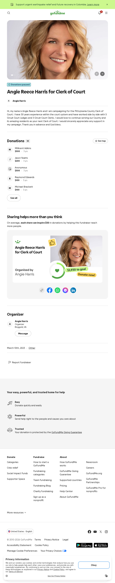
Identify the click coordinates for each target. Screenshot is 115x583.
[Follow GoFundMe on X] (101, 532)
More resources (15, 512)
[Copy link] (42, 290)
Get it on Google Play (84, 545)
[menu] (106, 13)
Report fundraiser (21, 362)
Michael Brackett (24, 186)
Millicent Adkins (23, 148)
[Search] (9, 13)
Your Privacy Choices (51, 551)
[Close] (107, 4)
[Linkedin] (73, 290)
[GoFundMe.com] (57, 12)
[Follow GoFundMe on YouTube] (95, 532)
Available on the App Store (101, 545)
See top (102, 141)
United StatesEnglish (21, 531)
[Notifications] (99, 13)
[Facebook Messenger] (65, 290)
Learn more (93, 4)
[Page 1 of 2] (12, 75)
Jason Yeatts (21, 158)
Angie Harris (21, 321)
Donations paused (20, 84)
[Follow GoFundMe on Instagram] (106, 532)
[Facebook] (49, 290)
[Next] (102, 74)
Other (32, 348)
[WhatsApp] (57, 290)
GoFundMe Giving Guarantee (66, 432)
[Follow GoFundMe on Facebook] (89, 532)
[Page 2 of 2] (14, 75)
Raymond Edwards (24, 177)
